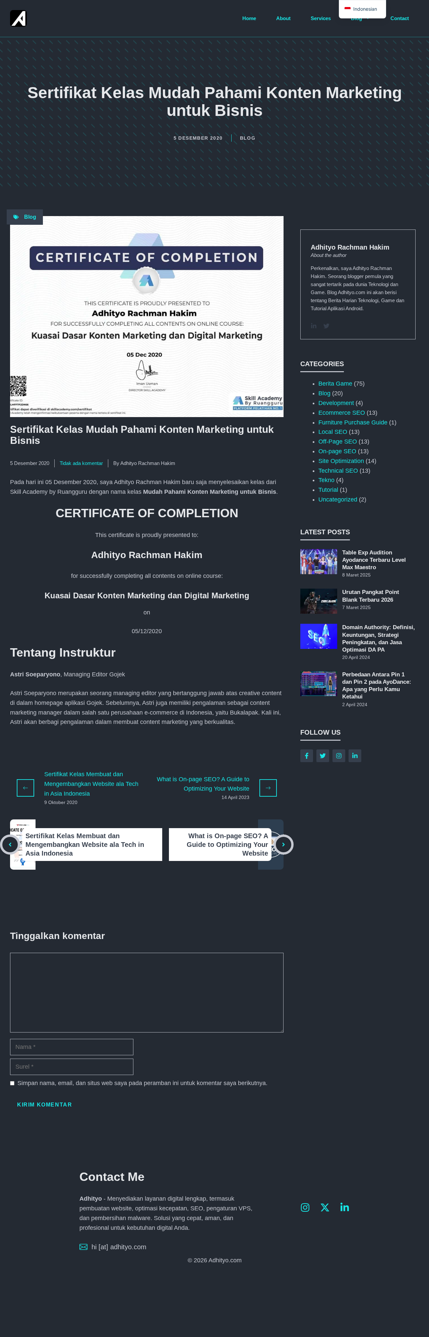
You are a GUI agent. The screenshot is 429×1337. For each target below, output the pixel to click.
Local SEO (332, 431)
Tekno (326, 480)
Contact (399, 18)
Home (249, 18)
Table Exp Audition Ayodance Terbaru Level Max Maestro (374, 560)
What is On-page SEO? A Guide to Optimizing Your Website (227, 844)
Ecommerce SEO (341, 412)
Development (336, 403)
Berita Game (335, 383)
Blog (356, 18)
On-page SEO (337, 451)
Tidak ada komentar (81, 463)
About (283, 18)
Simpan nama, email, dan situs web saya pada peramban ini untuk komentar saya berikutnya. (142, 1083)
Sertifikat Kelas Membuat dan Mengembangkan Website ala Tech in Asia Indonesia (91, 784)
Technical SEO (338, 470)
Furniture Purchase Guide (352, 422)
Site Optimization (341, 461)
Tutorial (328, 489)
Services (321, 18)
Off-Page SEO (337, 441)
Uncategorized (337, 499)
